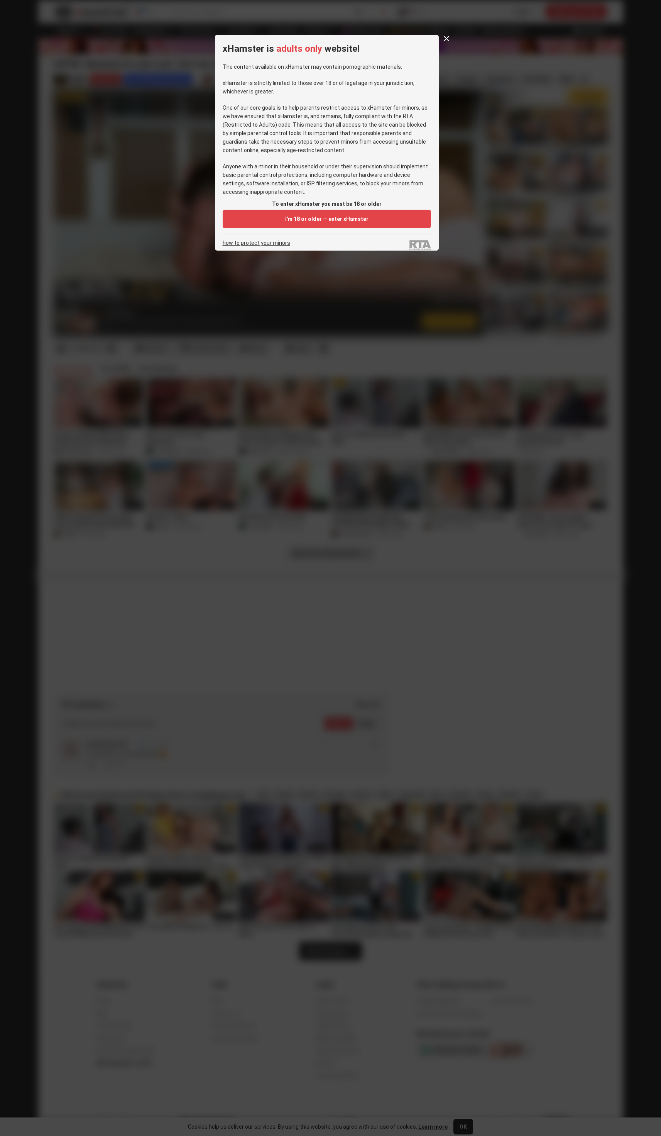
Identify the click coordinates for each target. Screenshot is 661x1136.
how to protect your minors (256, 243)
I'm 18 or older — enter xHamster (327, 219)
